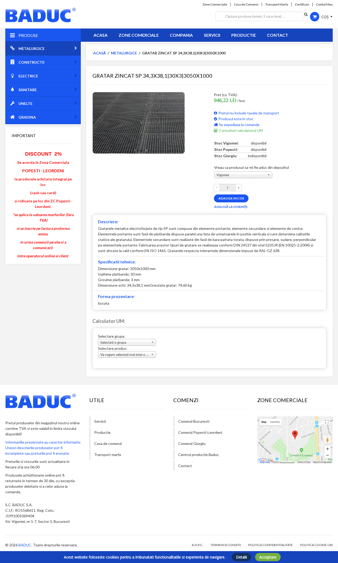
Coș (325, 16)
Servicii (212, 35)
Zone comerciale (139, 35)
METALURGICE (31, 48)
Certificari (302, 4)
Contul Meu (324, 4)
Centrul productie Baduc (198, 454)
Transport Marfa (276, 4)
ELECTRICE (28, 76)
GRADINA (27, 117)
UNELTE (25, 103)
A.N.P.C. (197, 545)
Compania (181, 35)
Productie (243, 35)
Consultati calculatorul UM (241, 130)
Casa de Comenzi (246, 4)
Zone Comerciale (215, 4)
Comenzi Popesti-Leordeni (200, 432)
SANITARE (27, 89)
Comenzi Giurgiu (191, 443)
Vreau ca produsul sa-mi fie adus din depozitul (251, 167)
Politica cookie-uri (316, 545)
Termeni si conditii (225, 545)
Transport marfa (107, 454)
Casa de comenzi (108, 443)
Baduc (24, 545)
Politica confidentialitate (270, 545)
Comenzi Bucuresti (193, 421)
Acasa (100, 35)
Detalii (241, 557)
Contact (277, 35)
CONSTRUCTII (31, 62)
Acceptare (267, 557)
